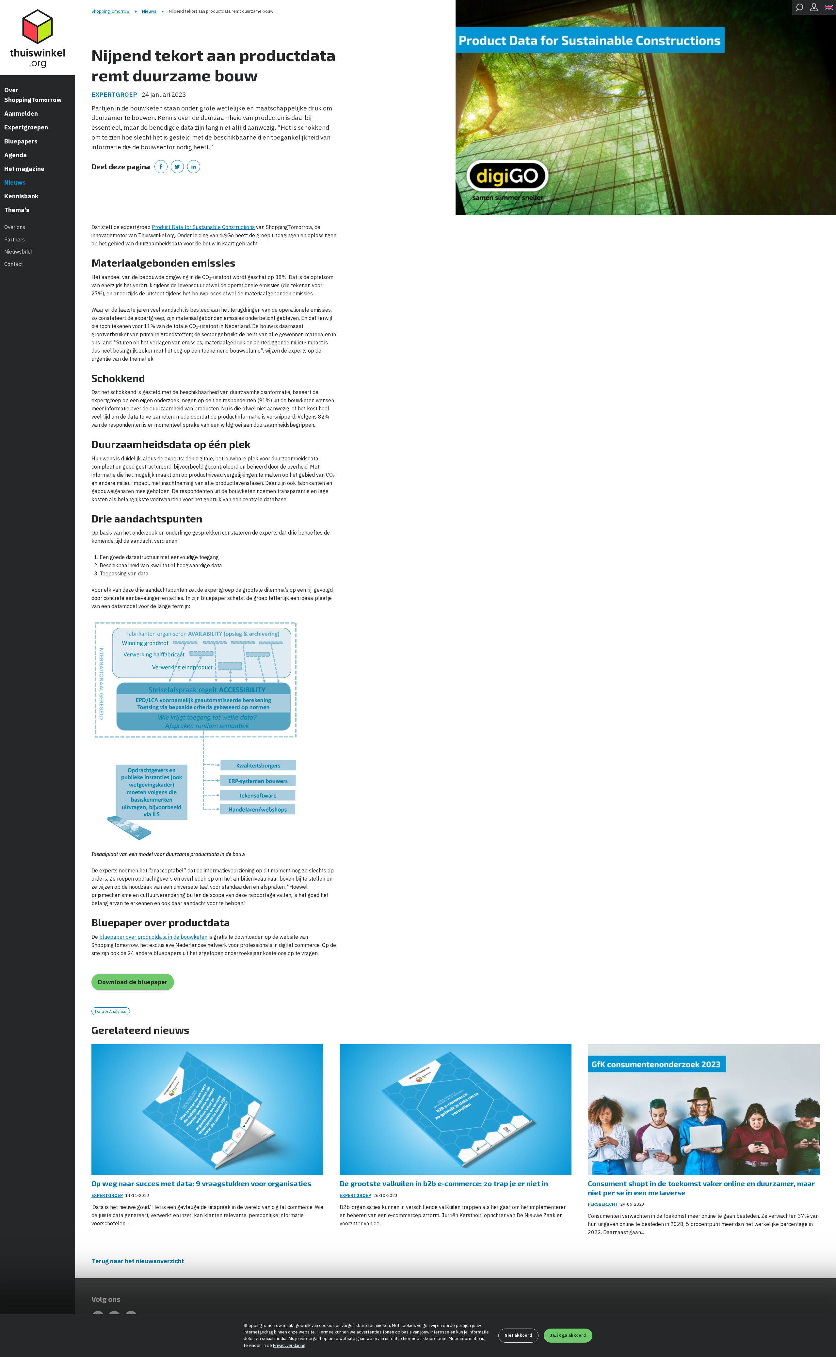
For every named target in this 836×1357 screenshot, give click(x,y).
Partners (14, 239)
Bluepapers (21, 141)
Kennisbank (21, 196)
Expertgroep (114, 94)
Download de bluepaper (133, 982)
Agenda (15, 155)
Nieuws (15, 182)
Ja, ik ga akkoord (568, 1335)
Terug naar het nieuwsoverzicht (138, 1261)
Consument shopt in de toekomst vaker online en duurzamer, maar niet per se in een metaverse (701, 1188)
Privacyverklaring (289, 1345)
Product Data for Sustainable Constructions (203, 227)
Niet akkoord (518, 1335)
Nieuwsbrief (18, 251)
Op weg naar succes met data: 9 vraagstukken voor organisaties (201, 1183)
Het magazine (24, 169)
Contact (13, 264)
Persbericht (603, 1204)
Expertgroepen (26, 127)
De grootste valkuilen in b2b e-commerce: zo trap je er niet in (444, 1183)
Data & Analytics (110, 1011)
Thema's (16, 210)
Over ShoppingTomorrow (33, 95)
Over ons (14, 227)
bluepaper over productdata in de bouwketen (153, 937)
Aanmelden (21, 113)
